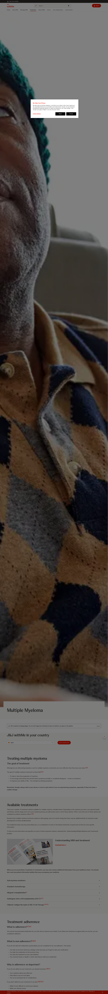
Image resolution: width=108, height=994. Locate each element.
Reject (60, 113)
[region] (54, 108)
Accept (71, 113)
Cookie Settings (37, 113)
